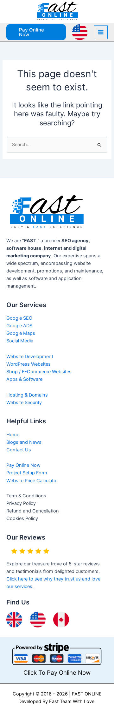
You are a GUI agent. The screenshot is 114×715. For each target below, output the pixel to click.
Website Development (29, 356)
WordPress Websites (28, 364)
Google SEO (19, 318)
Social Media (19, 341)
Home (12, 435)
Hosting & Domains (27, 395)
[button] (36, 32)
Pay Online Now (23, 465)
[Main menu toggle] (101, 32)
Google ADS (19, 326)
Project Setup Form (26, 473)
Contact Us (18, 450)
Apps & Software (24, 379)
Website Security (24, 402)
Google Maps (20, 333)
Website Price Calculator (32, 480)
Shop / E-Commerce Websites (39, 372)
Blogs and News (23, 442)
